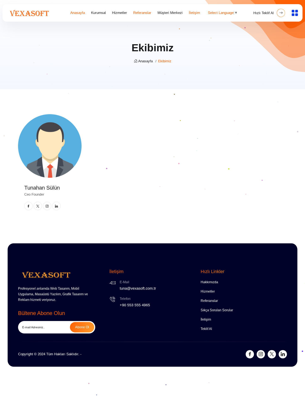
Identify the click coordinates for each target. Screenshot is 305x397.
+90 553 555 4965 (135, 305)
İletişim (194, 13)
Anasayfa (77, 13)
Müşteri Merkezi (170, 13)
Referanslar (142, 13)
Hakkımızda (209, 282)
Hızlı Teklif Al (264, 13)
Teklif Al (206, 329)
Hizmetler (119, 13)
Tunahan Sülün (42, 188)
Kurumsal (98, 13)
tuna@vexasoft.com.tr (138, 288)
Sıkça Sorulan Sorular (217, 310)
